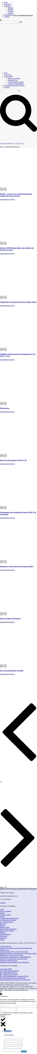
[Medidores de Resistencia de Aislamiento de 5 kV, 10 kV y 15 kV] (5, 350)
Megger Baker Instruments (8, 929)
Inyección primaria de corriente (11, 671)
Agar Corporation (5, 911)
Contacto (7, 16)
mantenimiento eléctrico (7, 199)
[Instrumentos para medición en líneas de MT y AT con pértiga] (5, 509)
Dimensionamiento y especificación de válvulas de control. (18, 953)
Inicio (5, 2)
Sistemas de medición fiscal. (8, 960)
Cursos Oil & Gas (5, 946)
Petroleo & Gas (12, 9)
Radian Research (5, 934)
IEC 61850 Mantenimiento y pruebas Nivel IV (14, 976)
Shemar (2, 939)
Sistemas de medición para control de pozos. (14, 959)
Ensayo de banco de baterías (10, 618)
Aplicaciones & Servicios (16, 82)
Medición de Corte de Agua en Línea (11, 955)
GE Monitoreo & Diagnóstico (9, 918)
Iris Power (3, 923)
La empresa (7, 4)
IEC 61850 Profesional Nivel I (9, 971)
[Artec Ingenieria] (15, 54)
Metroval (3, 932)
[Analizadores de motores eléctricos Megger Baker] (5, 298)
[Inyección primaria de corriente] (5, 667)
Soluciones (7, 6)
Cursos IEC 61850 (6, 969)
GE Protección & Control (8, 920)
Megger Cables (4, 927)
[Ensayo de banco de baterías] (5, 615)
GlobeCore (3, 938)
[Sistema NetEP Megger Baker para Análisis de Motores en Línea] (5, 244)
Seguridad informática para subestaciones (13, 978)
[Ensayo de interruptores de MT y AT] (5, 457)
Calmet (2, 916)
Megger (2, 925)
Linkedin (3, 903)
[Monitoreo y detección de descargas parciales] (5, 563)
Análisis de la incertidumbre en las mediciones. (14, 962)
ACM (2, 909)
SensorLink (3, 936)
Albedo (2, 913)
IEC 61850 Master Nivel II (8, 972)
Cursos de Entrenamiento (16, 84)
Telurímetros (4, 408)
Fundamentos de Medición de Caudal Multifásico (15, 957)
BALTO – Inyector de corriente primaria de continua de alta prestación (16, 195)
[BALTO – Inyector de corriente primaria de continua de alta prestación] (5, 190)
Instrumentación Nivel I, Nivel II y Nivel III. (14, 951)
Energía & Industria (14, 78)
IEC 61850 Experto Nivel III (9, 974)
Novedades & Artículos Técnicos (14, 85)
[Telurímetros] (5, 404)
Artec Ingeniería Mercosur (23, 15)
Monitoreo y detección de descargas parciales (16, 566)
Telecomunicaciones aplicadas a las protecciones (15, 980)
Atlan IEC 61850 (5, 915)
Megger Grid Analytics (7, 931)
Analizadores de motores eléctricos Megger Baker (18, 302)
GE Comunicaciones (6, 922)
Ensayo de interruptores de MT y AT (13, 460)
